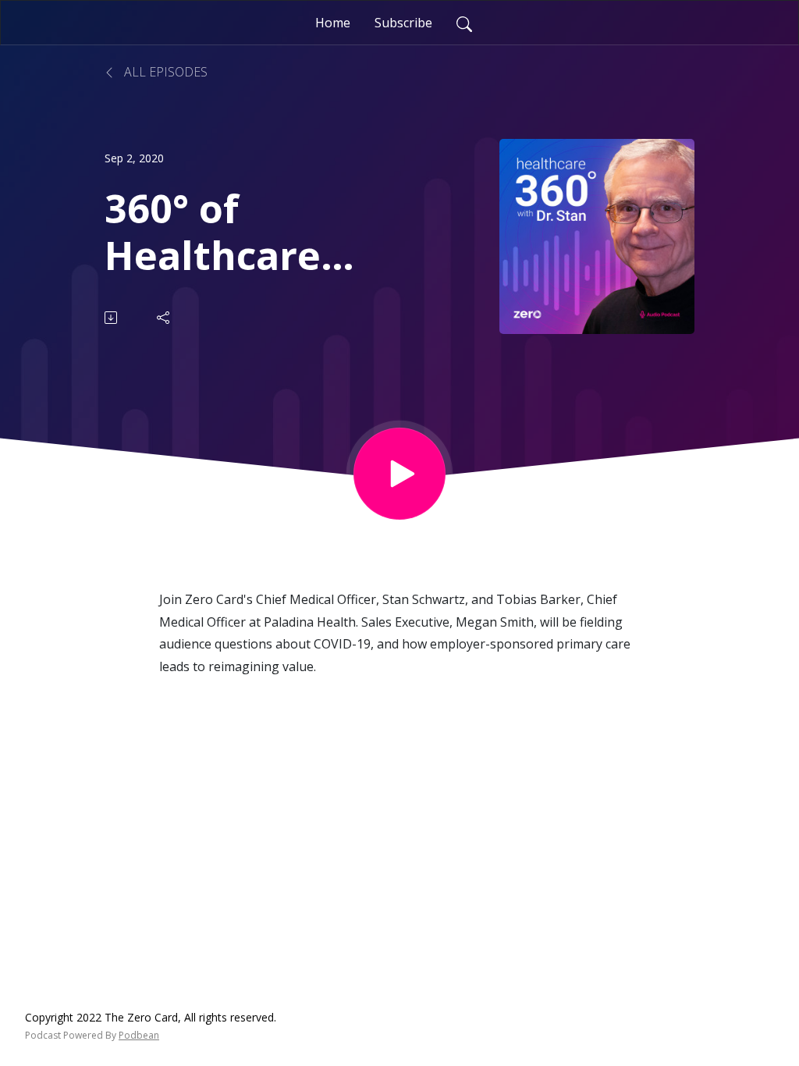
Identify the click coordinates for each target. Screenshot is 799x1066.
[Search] (464, 22)
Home (332, 22)
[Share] (164, 317)
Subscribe (403, 22)
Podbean (139, 1035)
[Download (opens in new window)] (112, 317)
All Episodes (164, 71)
